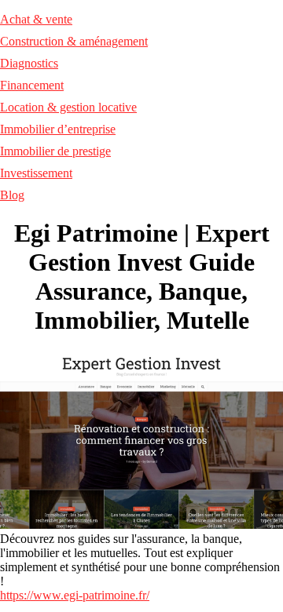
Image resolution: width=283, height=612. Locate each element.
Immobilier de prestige (55, 151)
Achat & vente (36, 19)
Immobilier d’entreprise (58, 129)
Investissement (36, 173)
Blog (12, 195)
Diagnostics (29, 63)
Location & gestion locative (68, 107)
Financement (32, 85)
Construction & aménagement (74, 41)
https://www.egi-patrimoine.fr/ (74, 595)
